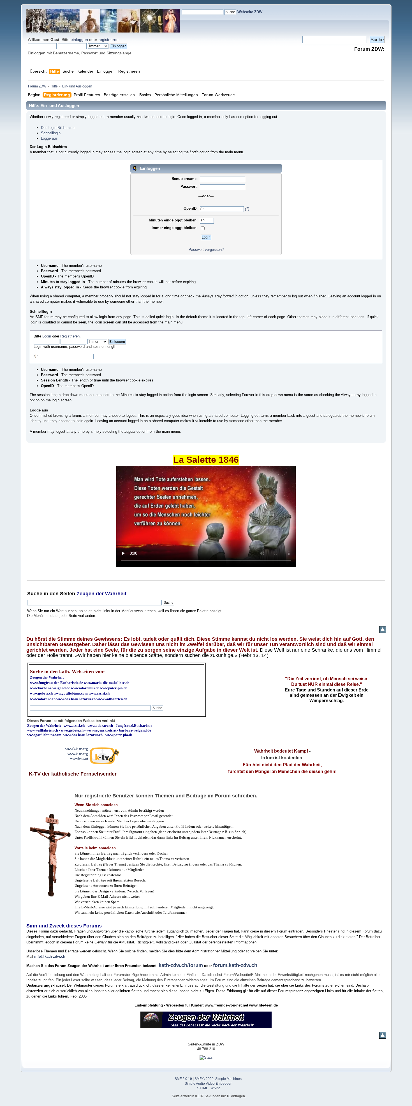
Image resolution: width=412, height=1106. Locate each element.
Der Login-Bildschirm (58, 128)
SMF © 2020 (204, 1078)
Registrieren (70, 336)
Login (46, 336)
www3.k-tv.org (76, 749)
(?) (247, 209)
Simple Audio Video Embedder (208, 1083)
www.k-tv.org (78, 754)
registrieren (108, 39)
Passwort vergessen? (206, 249)
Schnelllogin (51, 133)
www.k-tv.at (79, 758)
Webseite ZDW (249, 12)
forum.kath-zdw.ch (235, 965)
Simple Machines (228, 1078)
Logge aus (49, 138)
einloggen (79, 39)
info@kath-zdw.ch (49, 956)
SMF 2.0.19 (183, 1078)
